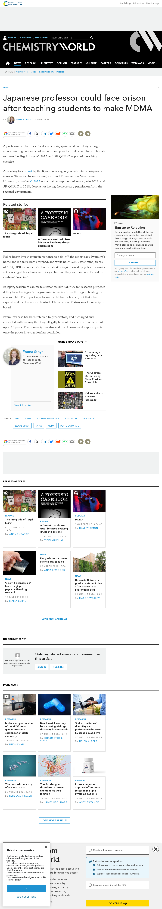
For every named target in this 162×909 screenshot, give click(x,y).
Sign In (12, 37)
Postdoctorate (69, 426)
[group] (151, 63)
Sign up (133, 262)
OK (26, 888)
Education (138, 3)
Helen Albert (88, 741)
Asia (17, 418)
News (6, 87)
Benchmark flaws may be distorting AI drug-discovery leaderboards (54, 726)
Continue (115, 903)
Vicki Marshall (54, 540)
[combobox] (71, 37)
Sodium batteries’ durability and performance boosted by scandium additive (88, 728)
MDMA (35, 181)
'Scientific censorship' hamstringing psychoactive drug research (18, 587)
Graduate (88, 418)
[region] (26, 874)
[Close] (46, 847)
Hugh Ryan (16, 744)
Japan (39, 426)
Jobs (33, 71)
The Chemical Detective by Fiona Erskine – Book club (94, 377)
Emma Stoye (23, 119)
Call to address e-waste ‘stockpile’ (94, 396)
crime (28, 418)
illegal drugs (22, 426)
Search (91, 37)
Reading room (46, 71)
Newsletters (22, 71)
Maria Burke (17, 601)
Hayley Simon (88, 528)
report (28, 171)
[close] (105, 126)
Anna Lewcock (54, 570)
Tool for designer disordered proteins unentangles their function (52, 789)
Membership (152, 3)
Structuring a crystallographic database (94, 355)
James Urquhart (55, 802)
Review (44, 521)
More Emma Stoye (71, 341)
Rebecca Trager (20, 796)
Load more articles (54, 619)
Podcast (80, 516)
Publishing (125, 3)
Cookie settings (26, 897)
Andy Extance (19, 534)
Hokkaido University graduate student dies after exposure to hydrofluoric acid (88, 585)
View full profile (22, 405)
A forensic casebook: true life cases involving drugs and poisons (54, 242)
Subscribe (41, 37)
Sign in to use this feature (90, 126)
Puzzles (60, 71)
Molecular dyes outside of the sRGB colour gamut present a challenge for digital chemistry (19, 730)
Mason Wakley (89, 598)
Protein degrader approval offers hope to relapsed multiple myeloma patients (89, 789)
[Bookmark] (88, 133)
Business (80, 780)
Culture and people (48, 418)
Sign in (41, 667)
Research (10, 719)
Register (25, 37)
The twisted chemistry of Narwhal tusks (18, 786)
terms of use (123, 271)
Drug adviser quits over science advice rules (54, 560)
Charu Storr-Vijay (51, 739)
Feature (9, 516)
